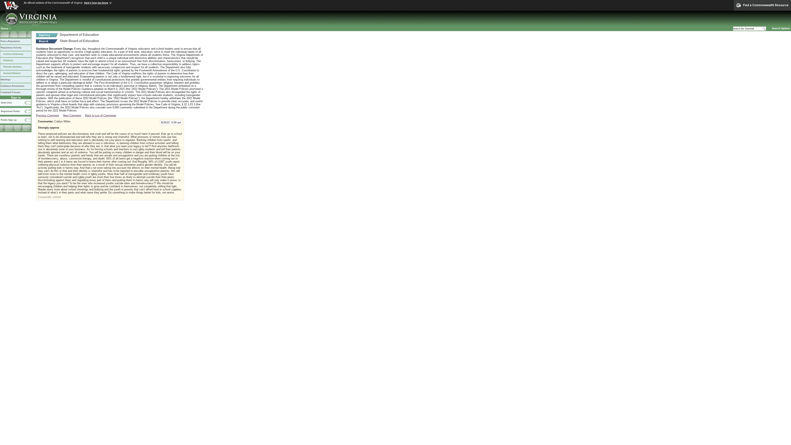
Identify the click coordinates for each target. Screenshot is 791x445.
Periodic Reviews (12, 67)
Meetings (6, 79)
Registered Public (10, 111)
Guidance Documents (12, 86)
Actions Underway (13, 54)
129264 (57, 197)
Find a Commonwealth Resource (766, 5)
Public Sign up (9, 120)
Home (4, 28)
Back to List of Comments (100, 115)
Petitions (8, 60)
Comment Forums (10, 92)
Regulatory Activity (11, 47)
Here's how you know (96, 2)
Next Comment (72, 115)
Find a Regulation (10, 41)
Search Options (781, 28)
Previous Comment (47, 115)
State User (6, 102)
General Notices (12, 73)
